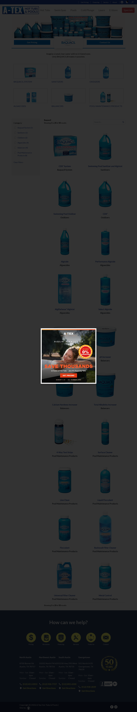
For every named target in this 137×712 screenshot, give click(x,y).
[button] (93, 331)
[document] (68, 356)
